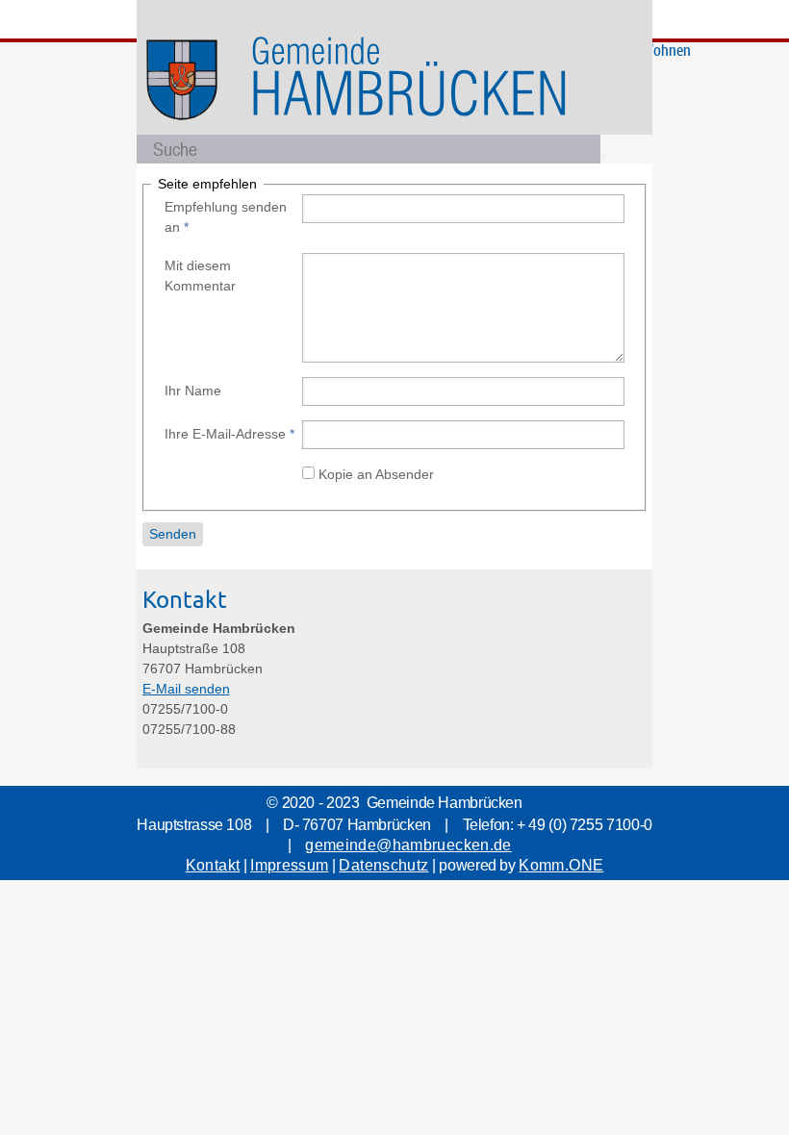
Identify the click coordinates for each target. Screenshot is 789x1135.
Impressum (289, 865)
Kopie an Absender (376, 474)
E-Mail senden (186, 688)
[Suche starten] (603, 156)
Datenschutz (383, 865)
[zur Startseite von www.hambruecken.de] (412, 132)
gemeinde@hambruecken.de (408, 845)
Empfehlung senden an (226, 217)
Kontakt (213, 865)
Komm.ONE (561, 865)
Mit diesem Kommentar (200, 275)
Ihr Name (193, 390)
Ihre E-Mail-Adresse (229, 433)
